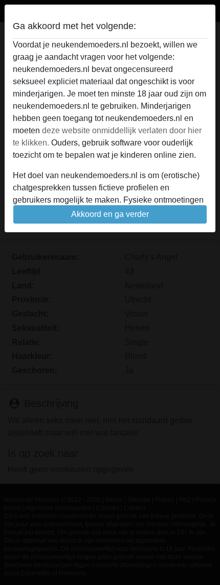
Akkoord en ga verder (110, 214)
